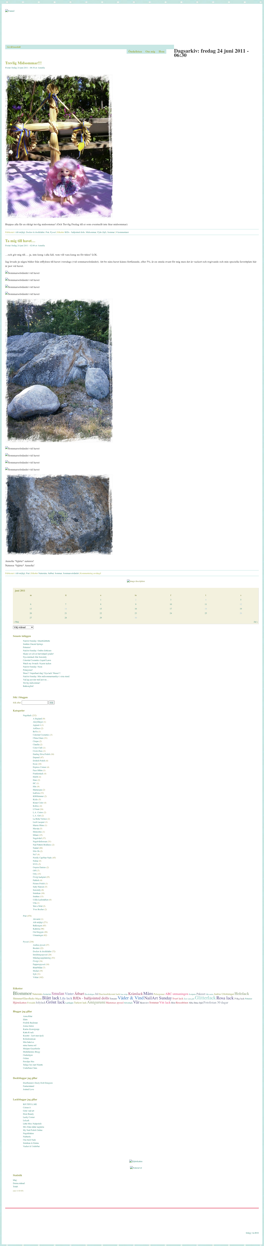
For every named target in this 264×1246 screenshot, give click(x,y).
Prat (47, 232)
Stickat (36, 970)
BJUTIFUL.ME (30, 1104)
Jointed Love (28, 1089)
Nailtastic (27, 1136)
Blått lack (50, 998)
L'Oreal (36, 809)
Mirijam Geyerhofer (31, 1048)
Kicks (35, 799)
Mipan (38, 998)
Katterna (36, 928)
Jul (96, 994)
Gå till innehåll (13, 46)
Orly (35, 873)
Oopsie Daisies (39, 867)
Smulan (58, 993)
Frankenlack (38, 773)
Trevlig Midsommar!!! (23, 63)
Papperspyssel (39, 964)
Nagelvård (37, 838)
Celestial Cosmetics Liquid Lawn (37, 660)
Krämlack (135, 993)
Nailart (36, 847)
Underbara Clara (30, 1067)
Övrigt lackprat (39, 876)
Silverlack (128, 1002)
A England (37, 718)
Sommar (111, 232)
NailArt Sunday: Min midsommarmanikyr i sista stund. (46, 676)
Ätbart (79, 993)
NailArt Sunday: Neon (32, 666)
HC (34, 783)
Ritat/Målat (37, 967)
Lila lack (66, 998)
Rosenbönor (182, 1002)
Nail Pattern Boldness (42, 844)
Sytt (34, 973)
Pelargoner (159, 994)
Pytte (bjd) (101, 232)
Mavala (36, 828)
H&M (35, 776)
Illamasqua (37, 789)
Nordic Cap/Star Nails (42, 857)
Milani (35, 834)
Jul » (256, 621)
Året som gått (189, 998)
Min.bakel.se (28, 1042)
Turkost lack (80, 1002)
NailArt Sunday (158, 998)
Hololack (242, 993)
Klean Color (38, 802)
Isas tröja (124, 994)
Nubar (35, 860)
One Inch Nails (29, 1139)
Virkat (35, 977)
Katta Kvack (28, 1032)
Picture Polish (39, 883)
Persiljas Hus (28, 1061)
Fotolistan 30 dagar (215, 1002)
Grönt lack (55, 1002)
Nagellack (27, 715)
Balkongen (37, 925)
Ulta (34, 902)
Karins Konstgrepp (31, 1029)
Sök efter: (17, 702)
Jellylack (41, 1002)
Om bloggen (38, 931)
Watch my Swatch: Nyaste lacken (37, 663)
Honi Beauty (28, 1113)
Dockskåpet (89, 994)
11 (206, 604)
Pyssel (53, 232)
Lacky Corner (29, 1117)
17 (171, 608)
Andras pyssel (39, 944)
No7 (35, 854)
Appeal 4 (37, 724)
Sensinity (37, 889)
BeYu (35, 731)
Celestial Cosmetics (41, 734)
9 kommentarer (122, 232)
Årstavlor (47, 994)
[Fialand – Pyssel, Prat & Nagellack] (132, 27)
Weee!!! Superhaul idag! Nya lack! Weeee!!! (42, 673)
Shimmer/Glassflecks (24, 998)
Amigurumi (96, 1002)
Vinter (69, 993)
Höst (173, 1002)
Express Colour (39, 767)
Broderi (36, 948)
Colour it (27, 1107)
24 (171, 613)
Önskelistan (135, 51)
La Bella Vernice (40, 818)
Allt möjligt (20, 232)
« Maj (16, 621)
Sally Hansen (38, 886)
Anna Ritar (27, 1016)
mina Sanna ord (29, 1045)
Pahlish (36, 880)
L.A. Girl (37, 815)
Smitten (36, 896)
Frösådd (31, 1002)
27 (31, 617)
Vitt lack (165, 1002)
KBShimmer (38, 796)
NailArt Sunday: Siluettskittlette (36, 640)
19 (241, 608)
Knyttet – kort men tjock (33, 1035)
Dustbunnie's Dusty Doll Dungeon (38, 1082)
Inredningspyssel (40, 954)
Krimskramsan (29, 1038)
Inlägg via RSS (252, 1232)
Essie (35, 763)
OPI (34, 870)
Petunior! (27, 647)
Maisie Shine (38, 825)
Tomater (113, 998)
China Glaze (38, 737)
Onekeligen (28, 1054)
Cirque (36, 741)
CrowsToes (38, 750)
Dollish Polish (39, 760)
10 (171, 604)
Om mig (150, 51)
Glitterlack (205, 997)
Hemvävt (144, 1002)
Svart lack (177, 998)
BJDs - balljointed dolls (75, 232)
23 (136, 613)
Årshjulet (192, 994)
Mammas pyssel (115, 1002)
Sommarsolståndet (71, 573)
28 (66, 617)
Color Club (37, 747)
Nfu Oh (36, 851)
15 (101, 608)
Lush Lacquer (39, 821)
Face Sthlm (37, 770)
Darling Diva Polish (41, 754)
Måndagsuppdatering (42, 957)
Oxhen (26, 1058)
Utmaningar (38, 935)
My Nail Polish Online (32, 1130)
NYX (35, 864)
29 (101, 617)
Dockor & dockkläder (35, 232)
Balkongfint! (28, 686)
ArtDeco (36, 728)
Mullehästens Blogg (31, 1051)
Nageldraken (28, 1133)
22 (101, 613)
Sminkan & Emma (31, 1142)
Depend (36, 757)
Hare (35, 779)
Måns (148, 993)
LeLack (26, 1120)
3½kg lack (239, 998)
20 (31, 613)
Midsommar (91, 232)
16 (136, 608)
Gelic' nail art (28, 1110)
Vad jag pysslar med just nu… (36, 679)
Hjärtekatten (20, 1002)
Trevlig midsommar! (31, 682)
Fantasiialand (28, 1086)
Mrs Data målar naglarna (33, 1126)
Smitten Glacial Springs (33, 643)
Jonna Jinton (28, 1025)
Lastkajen (69, 1002)
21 (66, 613)
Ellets (25, 1019)
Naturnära (42, 573)
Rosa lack (225, 998)
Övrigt (35, 961)
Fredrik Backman (30, 1022)
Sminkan (36, 893)
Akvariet (36, 918)
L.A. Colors (38, 812)
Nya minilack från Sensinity (35, 656)
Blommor (22, 993)
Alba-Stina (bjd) (196, 1002)
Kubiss (36, 805)
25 (206, 613)
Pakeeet (200, 994)
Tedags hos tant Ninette (33, 1064)
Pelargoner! (28, 669)
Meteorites (37, 831)
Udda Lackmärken (40, 899)
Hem (162, 51)
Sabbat (51, 573)
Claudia (36, 744)
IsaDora (36, 792)
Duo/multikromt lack (109, 994)
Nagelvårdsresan (40, 841)
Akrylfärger (38, 721)
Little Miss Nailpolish (32, 1123)
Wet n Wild (37, 906)
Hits (34, 786)
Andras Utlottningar (224, 994)
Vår (136, 1002)
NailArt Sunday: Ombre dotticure (37, 650)
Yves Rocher (38, 909)
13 (31, 608)
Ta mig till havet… (20, 240)
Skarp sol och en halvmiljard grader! (38, 653)
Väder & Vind (131, 998)
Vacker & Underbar (31, 1146)
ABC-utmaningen (176, 993)
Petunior (248, 998)
